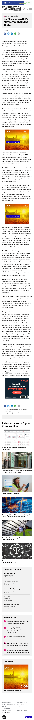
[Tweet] (8, 33)
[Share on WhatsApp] (15, 33)
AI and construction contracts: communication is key (16, 638)
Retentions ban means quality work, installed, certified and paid (18, 622)
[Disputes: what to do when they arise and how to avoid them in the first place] (17, 460)
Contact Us (21, 706)
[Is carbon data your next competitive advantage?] (17, 438)
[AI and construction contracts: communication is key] (17, 551)
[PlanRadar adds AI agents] (17, 483)
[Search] (27, 9)
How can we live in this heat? (12, 690)
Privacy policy (7, 710)
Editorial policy (22, 710)
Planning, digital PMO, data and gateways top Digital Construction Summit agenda (17, 630)
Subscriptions (22, 702)
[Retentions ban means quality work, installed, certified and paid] (17, 528)
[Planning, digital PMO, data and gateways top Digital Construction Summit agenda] (17, 505)
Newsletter (6, 702)
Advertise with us (8, 704)
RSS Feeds (20, 704)
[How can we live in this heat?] (16, 677)
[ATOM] (9, 717)
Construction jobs (12, 569)
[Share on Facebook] (5, 33)
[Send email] (19, 33)
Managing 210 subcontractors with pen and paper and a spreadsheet (17, 644)
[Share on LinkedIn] (12, 33)
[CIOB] (24, 717)
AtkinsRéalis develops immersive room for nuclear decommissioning (18, 651)
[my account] (24, 9)
